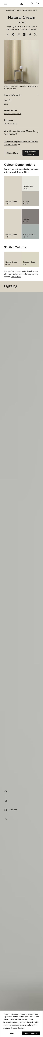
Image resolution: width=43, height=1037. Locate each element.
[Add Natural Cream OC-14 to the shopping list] (18, 179)
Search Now (16, 276)
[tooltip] (10, 100)
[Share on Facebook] (13, 34)
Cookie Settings (17, 1028)
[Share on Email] (19, 34)
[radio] (6, 791)
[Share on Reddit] (30, 34)
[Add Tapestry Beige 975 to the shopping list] (36, 255)
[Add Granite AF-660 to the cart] (30, 212)
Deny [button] (12, 1033)
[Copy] (8, 34)
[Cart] (37, 3)
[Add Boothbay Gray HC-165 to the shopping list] (36, 227)
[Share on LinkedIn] (24, 34)
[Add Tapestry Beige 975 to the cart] (30, 255)
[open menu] (5, 3)
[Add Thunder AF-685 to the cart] (30, 194)
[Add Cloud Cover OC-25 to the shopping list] (36, 179)
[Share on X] (35, 34)
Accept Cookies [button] (31, 1033)
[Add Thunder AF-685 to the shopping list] (36, 194)
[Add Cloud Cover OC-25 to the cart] (30, 179)
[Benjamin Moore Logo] (21, 3)
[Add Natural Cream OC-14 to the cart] (12, 179)
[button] (32, 3)
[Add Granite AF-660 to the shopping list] (36, 212)
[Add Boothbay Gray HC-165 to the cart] (30, 227)
